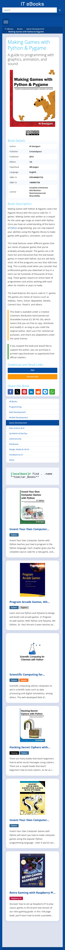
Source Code (32, 376)
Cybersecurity (15, 438)
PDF (32, 370)
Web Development (17, 412)
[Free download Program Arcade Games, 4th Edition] (32, 579)
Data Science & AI (16, 428)
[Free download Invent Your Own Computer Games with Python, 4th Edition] (32, 797)
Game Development (18, 422)
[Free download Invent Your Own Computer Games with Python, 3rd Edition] (32, 506)
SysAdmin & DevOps (18, 433)
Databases (13, 444)
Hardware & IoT (16, 454)
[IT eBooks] (32, 4)
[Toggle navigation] (6, 22)
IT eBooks (9, 28)
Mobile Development (18, 417)
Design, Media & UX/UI (19, 449)
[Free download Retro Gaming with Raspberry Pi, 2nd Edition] (32, 870)
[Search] (60, 10)
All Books (13, 401)
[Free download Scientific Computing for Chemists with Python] (32, 652)
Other (11, 460)
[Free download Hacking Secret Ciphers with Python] (32, 725)
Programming (15, 406)
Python (13, 227)
